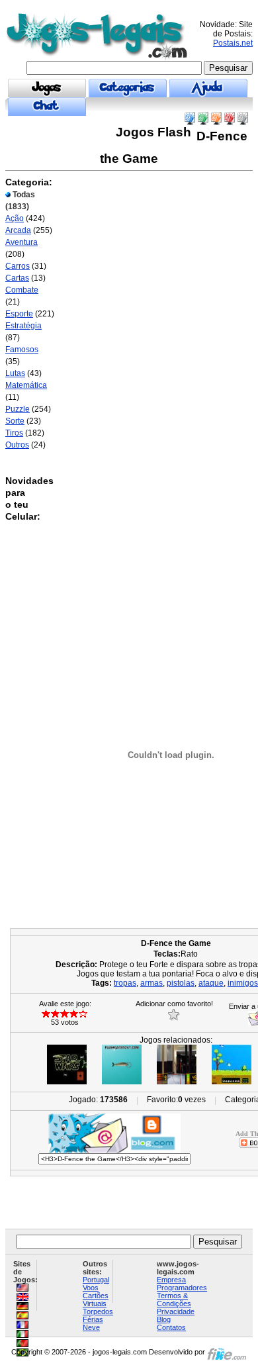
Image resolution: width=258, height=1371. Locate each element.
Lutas (15, 373)
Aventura (21, 242)
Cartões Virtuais (95, 1299)
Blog (164, 1319)
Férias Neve (93, 1323)
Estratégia (23, 325)
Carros (17, 266)
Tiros (14, 433)
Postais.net (233, 43)
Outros (17, 444)
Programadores (182, 1288)
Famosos (21, 349)
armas (151, 983)
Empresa (171, 1280)
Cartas (17, 278)
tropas (125, 983)
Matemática (26, 385)
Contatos (171, 1327)
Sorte (14, 421)
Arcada (18, 230)
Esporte (19, 313)
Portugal (96, 1280)
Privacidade (175, 1311)
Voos (91, 1288)
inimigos (243, 983)
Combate (21, 290)
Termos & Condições (174, 1299)
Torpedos (98, 1311)
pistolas (180, 983)
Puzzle (17, 409)
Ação (14, 218)
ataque (211, 983)
